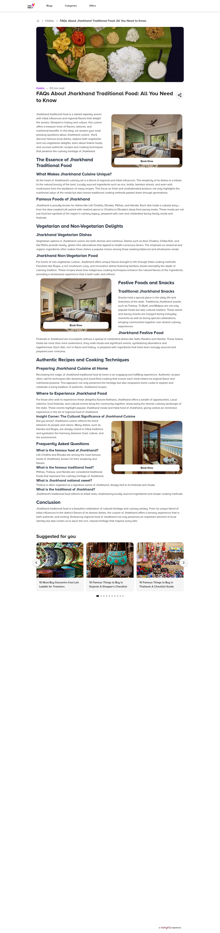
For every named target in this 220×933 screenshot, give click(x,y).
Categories (71, 5)
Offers (92, 5)
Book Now (147, 161)
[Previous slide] (36, 562)
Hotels (49, 21)
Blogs (49, 5)
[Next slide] (184, 562)
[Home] (38, 20)
